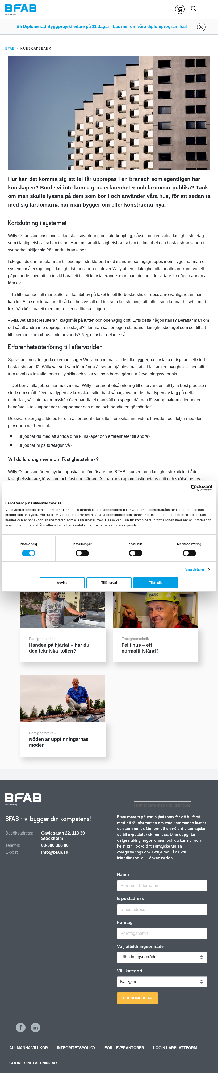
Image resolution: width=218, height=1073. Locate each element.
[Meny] (208, 9)
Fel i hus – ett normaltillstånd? (140, 648)
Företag (125, 923)
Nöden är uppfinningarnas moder (59, 742)
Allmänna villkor (28, 1048)
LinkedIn (35, 1027)
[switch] (82, 553)
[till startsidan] (23, 800)
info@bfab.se (54, 852)
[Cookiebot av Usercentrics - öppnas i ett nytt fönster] (189, 488)
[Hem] (20, 9)
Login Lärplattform (175, 1048)
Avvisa (62, 583)
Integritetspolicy (76, 1048)
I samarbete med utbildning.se (162, 805)
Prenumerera (137, 998)
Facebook (21, 1027)
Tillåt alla (155, 583)
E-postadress (130, 899)
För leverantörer (124, 1048)
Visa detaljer (194, 569)
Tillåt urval (109, 583)
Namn (123, 875)
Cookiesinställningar (33, 1063)
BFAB (10, 49)
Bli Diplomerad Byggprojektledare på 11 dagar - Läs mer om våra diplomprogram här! (101, 26)
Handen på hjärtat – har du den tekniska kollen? (59, 648)
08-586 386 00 (55, 845)
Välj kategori (129, 971)
